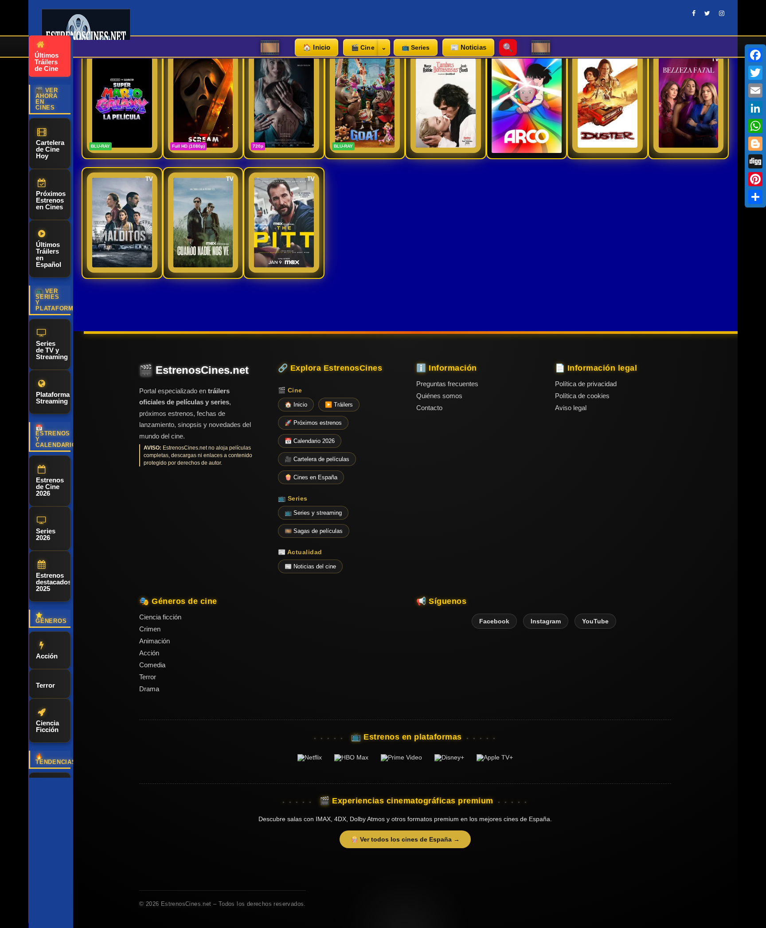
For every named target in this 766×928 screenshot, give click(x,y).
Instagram (546, 621)
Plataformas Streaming (53, 398)
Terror (45, 685)
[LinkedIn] (755, 108)
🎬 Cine (363, 47)
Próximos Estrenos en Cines (51, 200)
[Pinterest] (755, 179)
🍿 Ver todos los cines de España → (405, 839)
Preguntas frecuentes (447, 384)
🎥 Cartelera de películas (317, 459)
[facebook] (694, 13)
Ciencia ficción (160, 617)
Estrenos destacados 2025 (53, 582)
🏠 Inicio (316, 47)
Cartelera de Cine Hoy (50, 149)
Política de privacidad (586, 384)
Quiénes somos (439, 395)
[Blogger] (755, 144)
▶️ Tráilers (339, 404)
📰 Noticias (468, 47)
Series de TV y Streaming (52, 350)
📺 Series (416, 47)
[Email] (755, 90)
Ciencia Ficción (47, 726)
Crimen (149, 629)
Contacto (429, 407)
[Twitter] (755, 73)
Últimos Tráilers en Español (48, 254)
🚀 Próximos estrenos (313, 422)
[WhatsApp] (755, 126)
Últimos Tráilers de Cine (47, 61)
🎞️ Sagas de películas (314, 531)
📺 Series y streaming (313, 512)
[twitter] (707, 13)
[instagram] (721, 13)
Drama (149, 689)
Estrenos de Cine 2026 (50, 486)
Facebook (494, 621)
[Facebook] (755, 55)
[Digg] (755, 161)
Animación (154, 641)
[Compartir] (755, 197)
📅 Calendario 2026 (310, 441)
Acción (47, 656)
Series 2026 (45, 534)
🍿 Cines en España (311, 477)
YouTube (595, 621)
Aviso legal (570, 407)
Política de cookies (582, 395)
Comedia (152, 665)
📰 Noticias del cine (310, 566)
